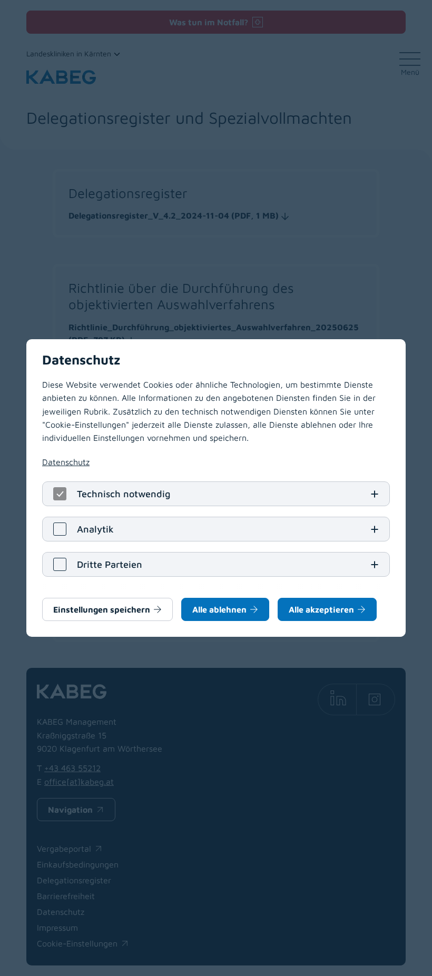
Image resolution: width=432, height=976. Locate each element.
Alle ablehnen (219, 609)
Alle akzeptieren (321, 609)
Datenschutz (66, 462)
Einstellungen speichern (101, 609)
